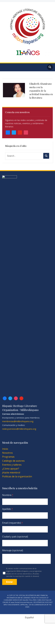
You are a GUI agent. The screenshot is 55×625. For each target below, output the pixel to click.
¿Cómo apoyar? (10, 468)
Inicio (5, 448)
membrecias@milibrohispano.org (17, 421)
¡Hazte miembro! (11, 472)
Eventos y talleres (12, 464)
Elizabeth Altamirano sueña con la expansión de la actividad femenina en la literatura (41, 90)
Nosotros (7, 452)
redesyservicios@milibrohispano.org (19, 429)
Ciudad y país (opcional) (15, 536)
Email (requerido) (12, 522)
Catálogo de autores (13, 460)
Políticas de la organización (17, 476)
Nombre (7, 495)
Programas (8, 456)
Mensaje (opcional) (12, 550)
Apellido (7, 509)
